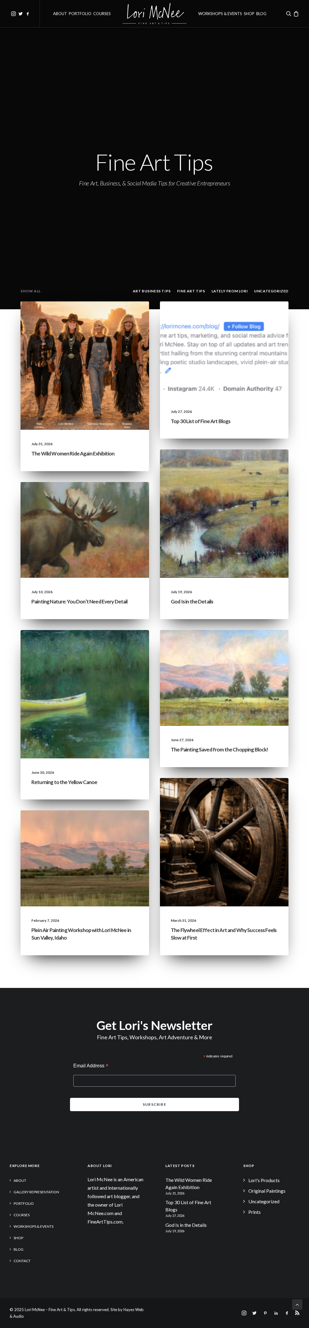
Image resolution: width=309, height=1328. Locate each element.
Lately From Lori (120, 316)
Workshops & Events (220, 13)
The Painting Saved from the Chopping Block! (219, 749)
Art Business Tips (259, 792)
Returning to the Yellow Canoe (64, 782)
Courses (102, 13)
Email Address (90, 1066)
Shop (249, 13)
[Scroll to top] (297, 1304)
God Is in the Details (192, 601)
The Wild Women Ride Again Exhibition (72, 453)
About (60, 13)
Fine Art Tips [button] (191, 291)
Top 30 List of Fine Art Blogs (200, 421)
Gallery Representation (36, 1192)
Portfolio (80, 13)
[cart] (295, 13)
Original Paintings (266, 1191)
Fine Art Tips (264, 316)
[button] (13, 13)
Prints (254, 1212)
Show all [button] (31, 291)
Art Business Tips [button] (152, 291)
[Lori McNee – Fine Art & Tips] (155, 13)
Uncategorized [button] (271, 291)
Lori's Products (264, 1180)
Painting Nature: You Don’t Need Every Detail (79, 601)
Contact (22, 1261)
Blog (261, 13)
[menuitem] (13, 13)
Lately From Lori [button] (230, 291)
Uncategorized (83, 316)
